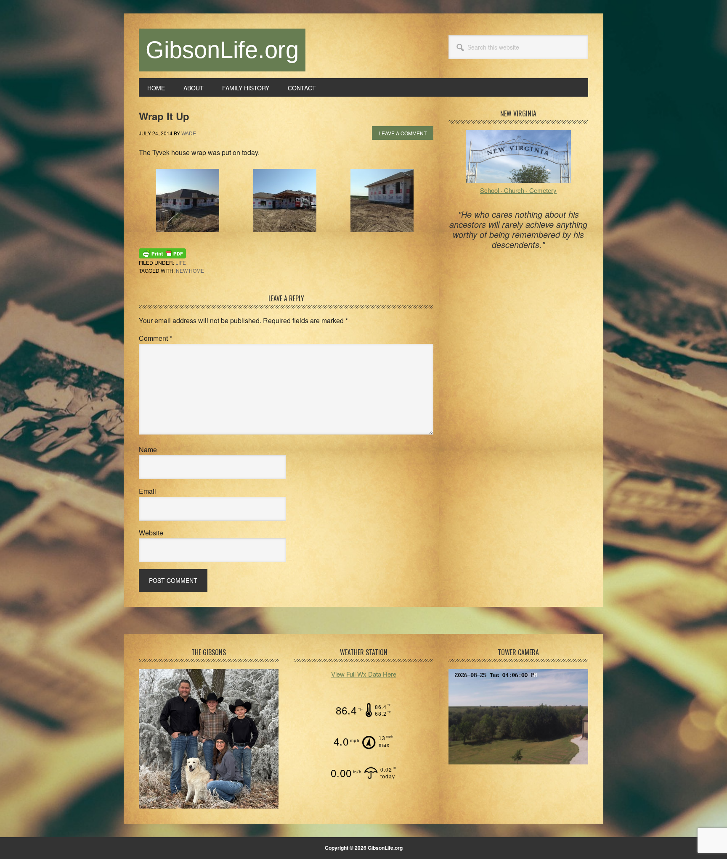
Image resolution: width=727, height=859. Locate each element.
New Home (190, 270)
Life (180, 262)
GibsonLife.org (222, 50)
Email (147, 491)
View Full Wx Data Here (363, 673)
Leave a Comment (403, 133)
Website (151, 533)
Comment (155, 338)
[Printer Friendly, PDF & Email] (162, 252)
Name (148, 449)
